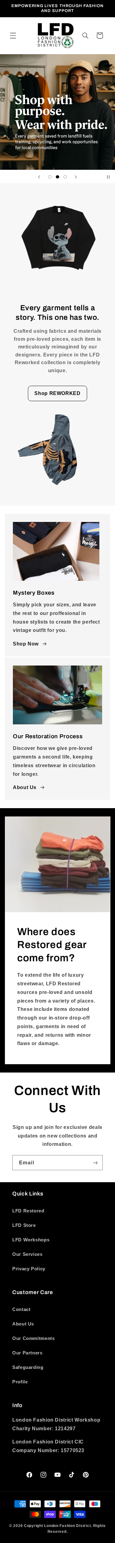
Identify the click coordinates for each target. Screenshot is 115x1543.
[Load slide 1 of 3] (50, 177)
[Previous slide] (39, 177)
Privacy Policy (28, 1268)
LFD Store (24, 1225)
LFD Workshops (30, 1239)
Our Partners (27, 1352)
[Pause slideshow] (108, 177)
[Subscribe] (95, 1162)
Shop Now (26, 643)
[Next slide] (75, 177)
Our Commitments (33, 1338)
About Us (24, 787)
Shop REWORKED (57, 393)
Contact (21, 1309)
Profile (20, 1381)
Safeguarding (28, 1367)
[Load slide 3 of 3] (65, 177)
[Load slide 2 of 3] (57, 177)
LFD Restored (28, 1210)
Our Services (27, 1254)
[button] (13, 35)
